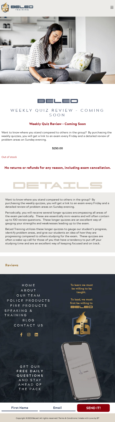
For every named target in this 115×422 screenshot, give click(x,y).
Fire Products (28, 305)
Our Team (28, 295)
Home (29, 285)
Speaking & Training (18, 312)
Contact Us (29, 325)
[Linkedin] (36, 334)
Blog (28, 320)
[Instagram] (28, 334)
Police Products (29, 300)
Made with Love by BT (89, 418)
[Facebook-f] (21, 334)
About (29, 290)
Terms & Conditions (68, 418)
